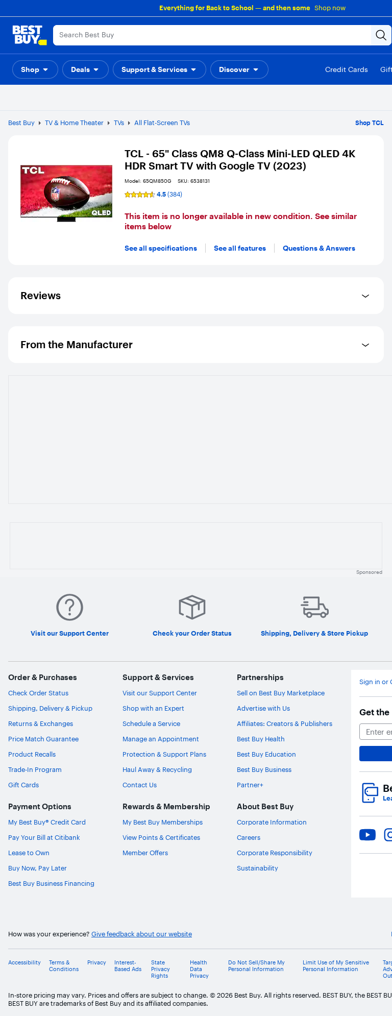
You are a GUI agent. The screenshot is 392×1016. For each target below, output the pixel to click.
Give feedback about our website (141, 934)
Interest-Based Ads (127, 966)
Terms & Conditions (64, 966)
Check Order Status (38, 693)
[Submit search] (381, 35)
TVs (119, 122)
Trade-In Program (35, 769)
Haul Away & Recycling (157, 769)
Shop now (330, 8)
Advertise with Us (263, 708)
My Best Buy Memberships (162, 822)
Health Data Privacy (199, 969)
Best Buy (21, 122)
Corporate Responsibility (274, 853)
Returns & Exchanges (40, 723)
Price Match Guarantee (43, 739)
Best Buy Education (266, 754)
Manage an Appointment (160, 739)
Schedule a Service (151, 723)
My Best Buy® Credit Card (47, 822)
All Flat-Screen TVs (162, 122)
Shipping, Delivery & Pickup (50, 708)
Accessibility (24, 962)
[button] (35, 69)
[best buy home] (29, 35)
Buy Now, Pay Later (37, 868)
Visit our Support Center (159, 693)
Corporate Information (272, 822)
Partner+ (250, 785)
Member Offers (145, 853)
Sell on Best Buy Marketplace (281, 693)
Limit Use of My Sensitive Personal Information (336, 966)
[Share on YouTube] (367, 835)
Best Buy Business (264, 769)
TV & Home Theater (74, 122)
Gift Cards (23, 785)
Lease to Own (29, 853)
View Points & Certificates (161, 837)
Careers (248, 837)
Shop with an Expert (153, 708)
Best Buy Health (261, 739)
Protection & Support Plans (164, 754)
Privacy (96, 962)
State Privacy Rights (160, 969)
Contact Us (139, 785)
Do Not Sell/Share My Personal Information (256, 966)
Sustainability (257, 868)
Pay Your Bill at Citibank (44, 837)
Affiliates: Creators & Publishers (284, 723)
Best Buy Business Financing (51, 883)
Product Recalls (32, 754)
